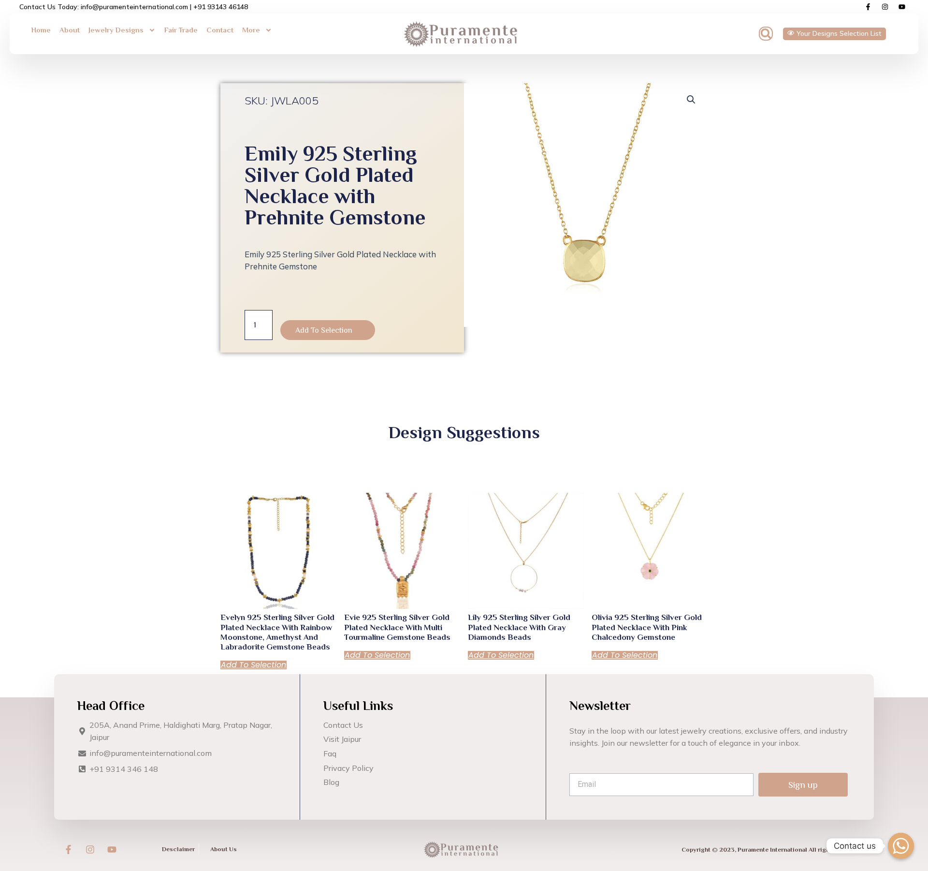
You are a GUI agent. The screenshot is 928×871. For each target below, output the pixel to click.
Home (41, 30)
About (69, 30)
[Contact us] (901, 846)
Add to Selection (323, 330)
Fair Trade (181, 30)
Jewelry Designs (116, 30)
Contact (219, 30)
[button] (766, 34)
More (251, 30)
